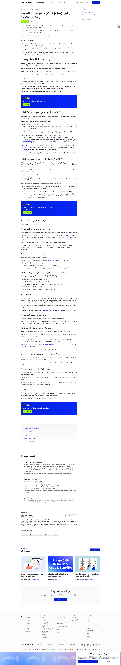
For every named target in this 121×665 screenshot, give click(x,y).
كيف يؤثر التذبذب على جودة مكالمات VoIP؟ (88, 17)
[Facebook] (25, 644)
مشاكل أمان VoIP (28, 431)
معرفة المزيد (26, 212)
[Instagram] (28, 644)
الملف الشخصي (74, 515)
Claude (47, 534)
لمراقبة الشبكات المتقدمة (54, 260)
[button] (76, 2)
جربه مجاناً (88, 2)
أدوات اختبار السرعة (28, 132)
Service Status (73, 644)
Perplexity (40, 534)
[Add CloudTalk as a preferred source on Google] (118, 26)
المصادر (54, 2)
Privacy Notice (49, 644)
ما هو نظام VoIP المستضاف (30, 438)
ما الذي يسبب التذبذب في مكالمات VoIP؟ (88, 14)
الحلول (47, 2)
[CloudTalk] (27, 2)
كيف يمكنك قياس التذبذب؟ (86, 19)
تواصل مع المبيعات (95, 2)
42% (44, 169)
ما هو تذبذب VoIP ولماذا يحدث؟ (86, 12)
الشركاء (59, 2)
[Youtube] (32, 644)
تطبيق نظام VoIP (27, 435)
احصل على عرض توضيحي (60, 599)
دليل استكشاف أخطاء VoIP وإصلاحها (32, 428)
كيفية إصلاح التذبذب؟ (85, 21)
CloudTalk (65, 235)
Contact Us (40, 644)
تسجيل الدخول (81, 2)
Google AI (55, 534)
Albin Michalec (24, 9)
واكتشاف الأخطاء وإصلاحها (48, 310)
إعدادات (108, 661)
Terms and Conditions (60, 644)
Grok (32, 534)
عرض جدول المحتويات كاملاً (85, 23)
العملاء (51, 2)
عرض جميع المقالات (95, 550)
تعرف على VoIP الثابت (29, 441)
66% (72, 25)
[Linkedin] (30, 644)
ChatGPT (25, 534)
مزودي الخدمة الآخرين (40, 382)
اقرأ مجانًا (26, 104)
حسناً (88, 661)
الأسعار (63, 2)
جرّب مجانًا (33, 21)
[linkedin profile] (65, 515)
